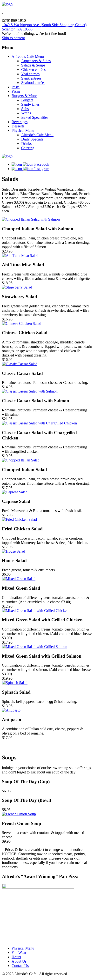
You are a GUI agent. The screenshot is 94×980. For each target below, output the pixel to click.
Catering (27, 148)
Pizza (16, 91)
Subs (25, 109)
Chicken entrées (33, 69)
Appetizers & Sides (36, 61)
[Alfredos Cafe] (7, 4)
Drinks (26, 143)
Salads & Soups (33, 65)
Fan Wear (19, 952)
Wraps (26, 113)
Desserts (18, 126)
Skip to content (13, 38)
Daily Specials (32, 139)
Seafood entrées (33, 83)
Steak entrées (31, 78)
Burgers (27, 100)
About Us (19, 961)
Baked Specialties (34, 117)
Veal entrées (30, 74)
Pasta (16, 87)
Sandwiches (30, 104)
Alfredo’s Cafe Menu (28, 56)
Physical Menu (23, 130)
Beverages (19, 122)
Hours (16, 957)
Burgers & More (24, 96)
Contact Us (20, 966)
